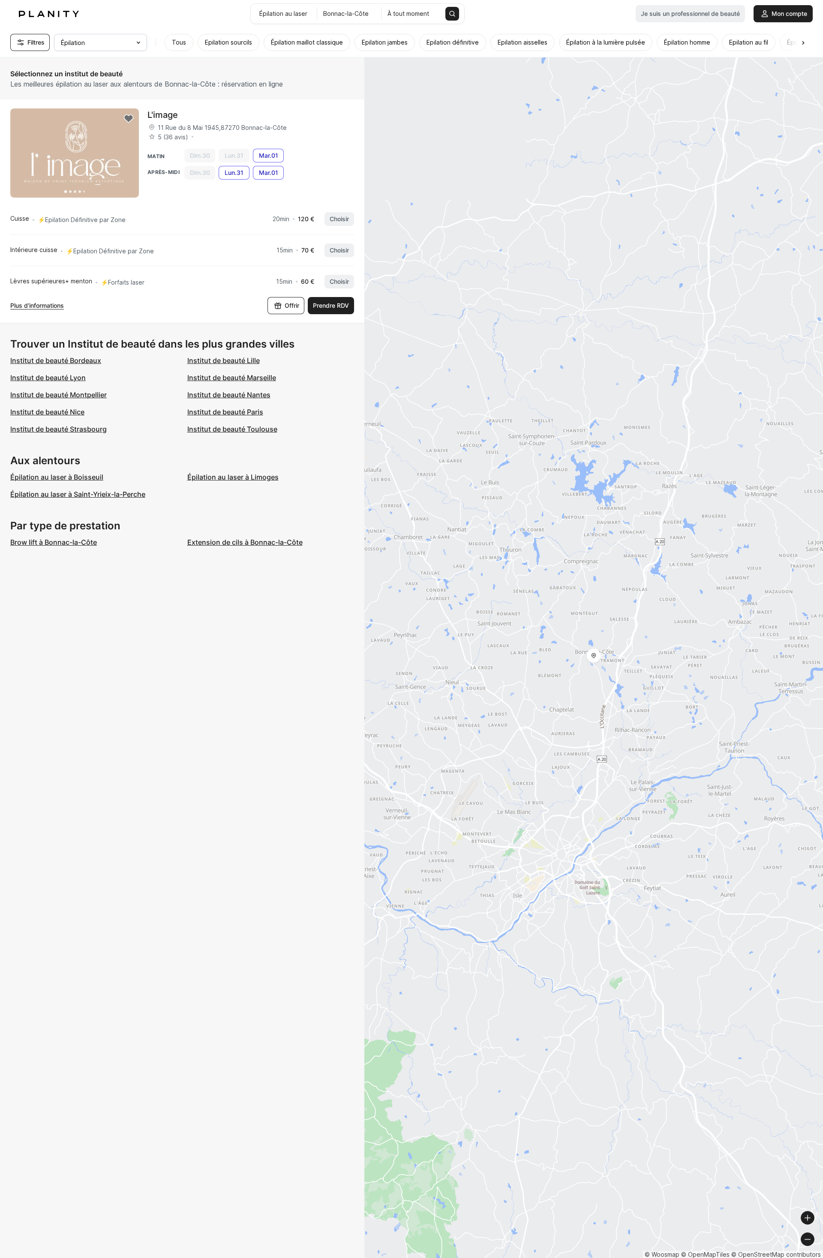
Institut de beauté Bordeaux (55, 360)
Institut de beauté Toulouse (232, 429)
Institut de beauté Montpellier (58, 394)
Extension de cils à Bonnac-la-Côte (245, 542)
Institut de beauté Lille (223, 360)
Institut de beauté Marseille (231, 377)
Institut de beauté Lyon (48, 377)
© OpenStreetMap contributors (776, 1254)
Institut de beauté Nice (47, 412)
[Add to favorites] (128, 119)
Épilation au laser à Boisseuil (56, 477)
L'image (162, 115)
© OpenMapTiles (705, 1254)
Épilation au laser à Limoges (233, 477)
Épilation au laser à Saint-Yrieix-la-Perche (77, 494)
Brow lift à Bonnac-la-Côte (53, 542)
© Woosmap (662, 1254)
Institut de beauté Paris (225, 412)
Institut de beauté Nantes (228, 394)
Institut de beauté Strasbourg (58, 429)
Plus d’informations (37, 305)
